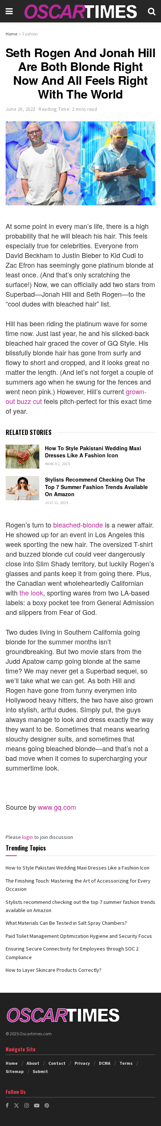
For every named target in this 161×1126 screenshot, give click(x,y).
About (33, 1063)
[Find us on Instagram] (26, 1105)
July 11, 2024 (56, 502)
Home (11, 34)
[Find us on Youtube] (36, 1105)
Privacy (82, 1063)
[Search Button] (151, 11)
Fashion (30, 34)
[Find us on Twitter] (16, 1105)
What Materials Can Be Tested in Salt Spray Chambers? (66, 923)
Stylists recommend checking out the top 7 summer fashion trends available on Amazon (96, 487)
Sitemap (15, 1071)
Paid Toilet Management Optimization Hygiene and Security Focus (79, 936)
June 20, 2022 (20, 109)
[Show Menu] (9, 11)
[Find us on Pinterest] (47, 1105)
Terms (126, 1063)
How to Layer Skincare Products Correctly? (53, 970)
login (27, 837)
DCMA (104, 1063)
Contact (57, 1063)
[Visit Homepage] (80, 11)
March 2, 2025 (57, 463)
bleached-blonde (78, 524)
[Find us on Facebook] (7, 1105)
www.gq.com (57, 807)
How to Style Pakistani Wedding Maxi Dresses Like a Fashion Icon (93, 451)
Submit (40, 1071)
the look (31, 592)
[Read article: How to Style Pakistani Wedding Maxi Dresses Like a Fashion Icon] (22, 457)
